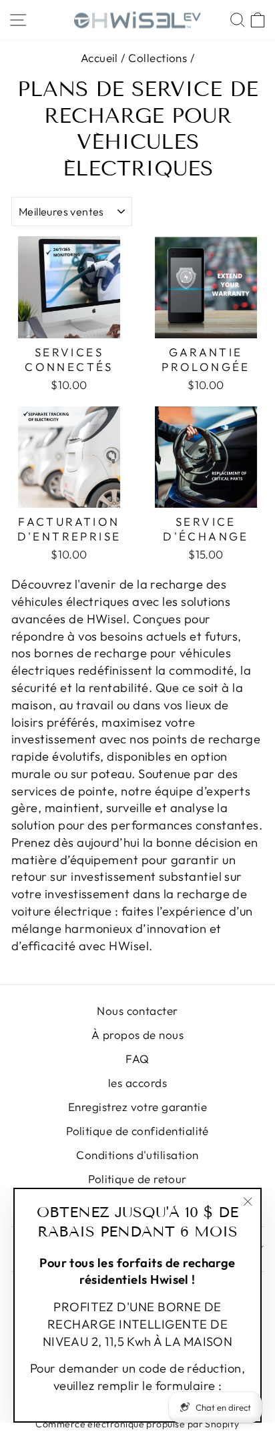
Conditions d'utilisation (137, 1155)
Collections (157, 58)
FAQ (137, 1059)
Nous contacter (137, 1011)
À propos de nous (137, 1035)
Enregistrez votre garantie (137, 1107)
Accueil (99, 58)
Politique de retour (137, 1179)
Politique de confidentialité (137, 1131)
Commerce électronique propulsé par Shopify (137, 1424)
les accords (137, 1083)
